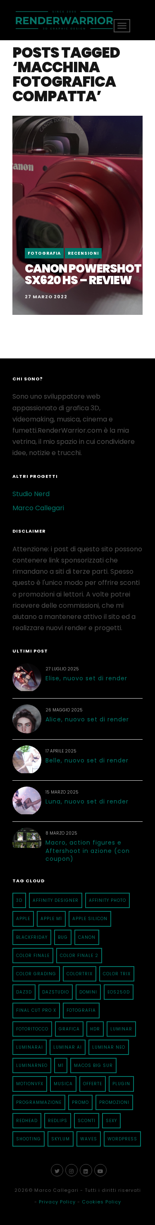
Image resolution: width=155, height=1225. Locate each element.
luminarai (29, 1047)
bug (63, 937)
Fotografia (44, 253)
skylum (60, 1139)
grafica (69, 1029)
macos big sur (93, 1065)
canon (86, 937)
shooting (28, 1139)
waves (88, 1139)
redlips (57, 1121)
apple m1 (51, 919)
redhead (27, 1121)
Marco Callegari (38, 508)
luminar (121, 1029)
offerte (92, 1084)
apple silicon (89, 919)
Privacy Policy (57, 1201)
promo (80, 1102)
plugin (121, 1084)
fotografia (81, 1010)
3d (19, 900)
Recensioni (83, 253)
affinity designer (56, 900)
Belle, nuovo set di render (87, 760)
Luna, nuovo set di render (87, 801)
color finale (33, 955)
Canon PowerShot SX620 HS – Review (83, 274)
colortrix (80, 974)
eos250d (118, 992)
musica (63, 1084)
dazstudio (55, 992)
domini (88, 992)
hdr (95, 1029)
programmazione (39, 1102)
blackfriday (32, 937)
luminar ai (67, 1047)
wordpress (122, 1139)
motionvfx (29, 1084)
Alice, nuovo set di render (87, 719)
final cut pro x (36, 1010)
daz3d (24, 992)
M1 (61, 1065)
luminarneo (32, 1065)
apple (23, 919)
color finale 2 (79, 955)
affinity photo (107, 900)
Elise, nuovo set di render (86, 678)
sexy (111, 1121)
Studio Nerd (31, 494)
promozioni (114, 1102)
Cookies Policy (101, 1201)
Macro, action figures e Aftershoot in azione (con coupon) (87, 850)
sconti (86, 1121)
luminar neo (108, 1047)
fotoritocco (32, 1029)
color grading (36, 974)
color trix (117, 974)
